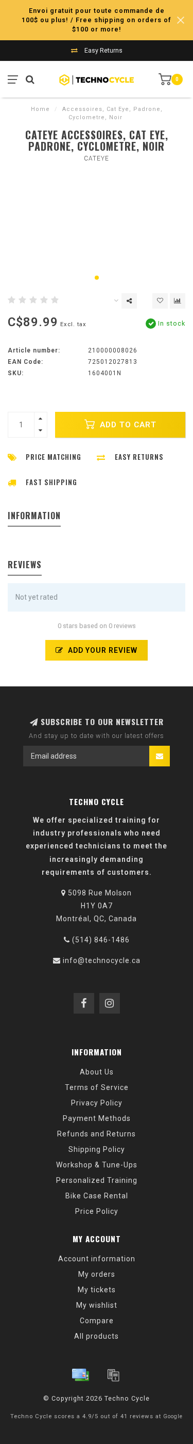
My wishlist (96, 1305)
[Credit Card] (80, 1375)
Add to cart (126, 424)
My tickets (97, 1290)
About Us (97, 1072)
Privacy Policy (96, 1103)
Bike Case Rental (96, 1196)
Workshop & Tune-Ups (96, 1165)
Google (173, 1416)
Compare (97, 1321)
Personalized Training (96, 1180)
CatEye (96, 158)
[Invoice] (113, 1375)
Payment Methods (97, 1118)
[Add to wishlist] (160, 301)
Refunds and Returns (96, 1134)
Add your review (101, 650)
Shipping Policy (96, 1149)
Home (40, 109)
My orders (96, 1274)
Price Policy (96, 1211)
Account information (96, 1259)
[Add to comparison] (177, 301)
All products (96, 1336)
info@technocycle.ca (102, 960)
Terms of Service (97, 1087)
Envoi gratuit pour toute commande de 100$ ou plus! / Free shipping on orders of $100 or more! (96, 20)
